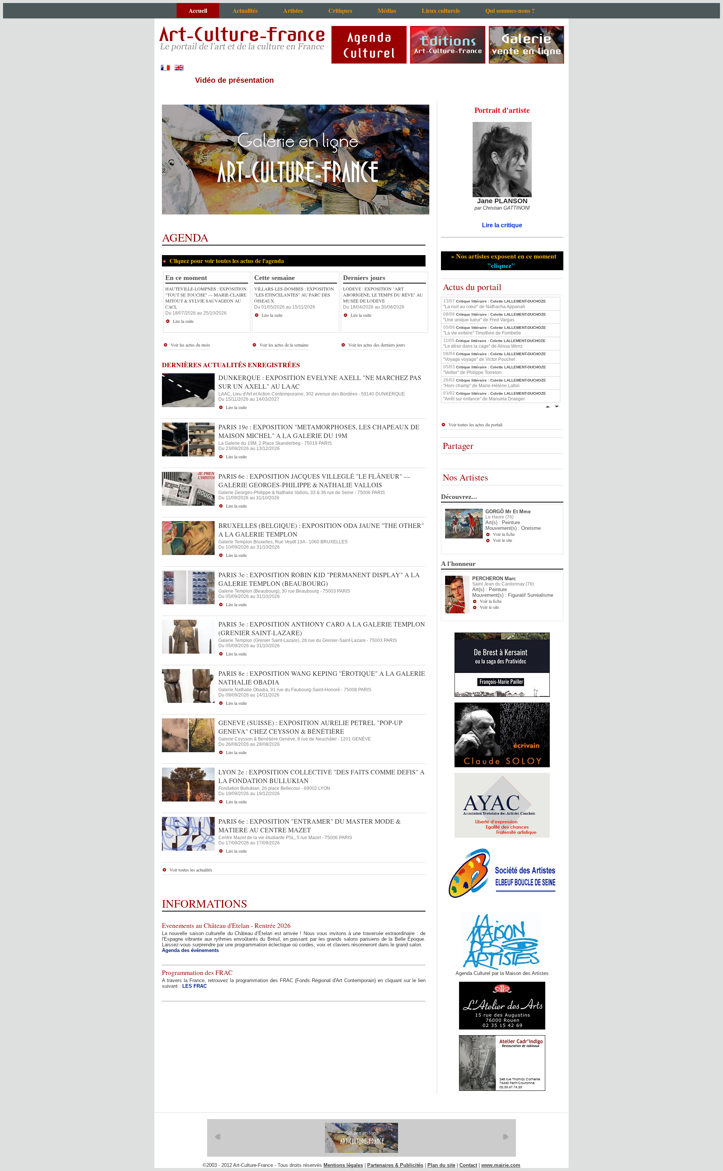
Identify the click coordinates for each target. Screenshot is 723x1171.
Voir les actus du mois (190, 345)
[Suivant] (556, 406)
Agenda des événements (190, 950)
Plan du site (441, 1165)
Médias (387, 10)
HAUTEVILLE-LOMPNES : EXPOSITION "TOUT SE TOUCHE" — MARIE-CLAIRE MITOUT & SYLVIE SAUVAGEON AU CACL (206, 298)
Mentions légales (343, 1165)
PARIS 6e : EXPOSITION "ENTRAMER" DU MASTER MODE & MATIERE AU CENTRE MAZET (309, 825)
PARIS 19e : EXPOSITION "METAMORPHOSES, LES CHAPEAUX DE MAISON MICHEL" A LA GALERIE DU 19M (318, 431)
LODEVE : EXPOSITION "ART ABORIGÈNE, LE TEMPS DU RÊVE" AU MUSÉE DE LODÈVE (383, 295)
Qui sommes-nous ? (510, 10)
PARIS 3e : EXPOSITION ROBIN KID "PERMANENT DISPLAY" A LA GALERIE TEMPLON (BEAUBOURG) (319, 579)
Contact (468, 1165)
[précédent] (217, 1137)
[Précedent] (547, 406)
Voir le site (502, 540)
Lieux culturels (441, 10)
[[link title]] (361, 1138)
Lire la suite (183, 321)
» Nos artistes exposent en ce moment (503, 260)
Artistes (293, 10)
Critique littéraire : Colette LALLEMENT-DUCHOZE (494, 303)
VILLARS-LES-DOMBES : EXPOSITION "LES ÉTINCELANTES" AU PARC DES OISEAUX (294, 295)
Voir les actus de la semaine (283, 345)
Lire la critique (502, 225)
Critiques (340, 10)
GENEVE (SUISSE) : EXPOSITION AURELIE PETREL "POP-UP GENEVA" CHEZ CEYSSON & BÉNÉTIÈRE (310, 727)
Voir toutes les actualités (190, 870)
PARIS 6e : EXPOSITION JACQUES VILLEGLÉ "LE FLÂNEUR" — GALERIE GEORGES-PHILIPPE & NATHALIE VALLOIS (314, 480)
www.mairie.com (500, 1165)
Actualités (245, 10)
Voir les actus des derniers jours (376, 345)
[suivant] (505, 1137)
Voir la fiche (504, 534)
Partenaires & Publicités (395, 1165)
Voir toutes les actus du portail (475, 424)
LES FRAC (194, 986)
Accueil (198, 10)
